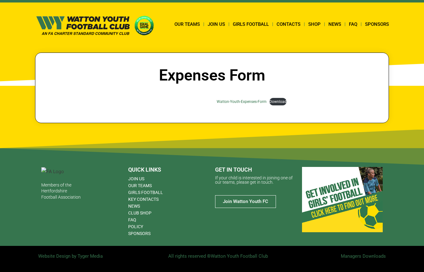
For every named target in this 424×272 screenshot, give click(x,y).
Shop (314, 24)
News (334, 24)
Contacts (288, 24)
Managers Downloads (363, 256)
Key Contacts (143, 199)
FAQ (353, 24)
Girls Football (251, 24)
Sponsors (377, 24)
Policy (135, 226)
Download (277, 101)
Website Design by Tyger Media (70, 256)
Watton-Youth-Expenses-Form (242, 101)
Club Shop (139, 212)
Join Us (216, 24)
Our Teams (187, 24)
